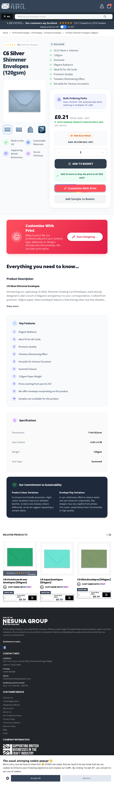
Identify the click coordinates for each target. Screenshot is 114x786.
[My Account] (102, 6)
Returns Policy (9, 726)
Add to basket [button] (32, 598)
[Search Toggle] (91, 6)
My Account (8, 708)
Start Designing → (87, 236)
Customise (7, 778)
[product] (20, 559)
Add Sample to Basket (80, 199)
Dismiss (86, 778)
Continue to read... (12, 641)
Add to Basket (82, 164)
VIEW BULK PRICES (82, 135)
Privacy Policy (9, 719)
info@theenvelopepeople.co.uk (17, 678)
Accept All (36, 778)
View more (13, 306)
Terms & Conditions (11, 722)
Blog (5, 729)
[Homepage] (13, 6)
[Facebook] (4, 647)
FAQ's (5, 733)
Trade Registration (11, 701)
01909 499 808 (9, 671)
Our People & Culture (12, 715)
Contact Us (8, 697)
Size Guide (59, 44)
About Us (7, 712)
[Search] (105, 16)
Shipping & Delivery (11, 704)
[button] (107, 535)
